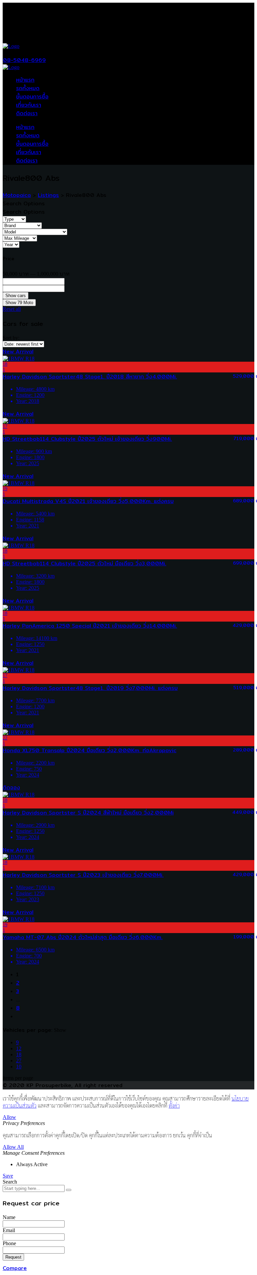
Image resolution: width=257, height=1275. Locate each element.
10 (18, 1066)
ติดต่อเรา (26, 113)
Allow (9, 1117)
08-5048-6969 (24, 60)
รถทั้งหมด (27, 88)
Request (13, 1257)
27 (18, 1060)
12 (18, 1048)
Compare (15, 1268)
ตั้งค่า (174, 1105)
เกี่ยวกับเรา (28, 105)
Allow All (13, 1147)
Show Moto (19, 302)
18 (18, 1054)
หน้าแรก (25, 80)
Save (8, 1176)
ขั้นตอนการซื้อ (32, 96)
